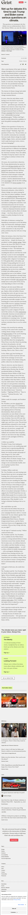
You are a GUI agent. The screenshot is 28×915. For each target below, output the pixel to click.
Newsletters (3, 883)
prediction (4, 269)
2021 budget (7, 180)
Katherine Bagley (7, 795)
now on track (7, 305)
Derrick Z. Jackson (5, 54)
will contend (19, 279)
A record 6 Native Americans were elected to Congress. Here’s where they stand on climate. (13, 740)
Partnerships (4, 873)
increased (4, 273)
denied (18, 403)
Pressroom (3, 875)
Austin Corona (4, 819)
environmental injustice (19, 386)
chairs (14, 517)
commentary (22, 312)
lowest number (17, 183)
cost (6, 422)
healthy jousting (12, 196)
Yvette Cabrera (4, 753)
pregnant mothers (14, 547)
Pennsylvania (5, 338)
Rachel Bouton (4, 804)
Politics (3, 851)
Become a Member (5, 887)
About (2, 866)
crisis (3, 594)
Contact (3, 870)
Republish (3, 891)
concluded (9, 113)
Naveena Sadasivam (14, 745)
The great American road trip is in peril (12, 792)
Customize (13, 912)
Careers (3, 872)
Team (2, 868)
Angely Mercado (5, 745)
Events (2, 885)
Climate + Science (23, 61)
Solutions (3, 853)
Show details (21, 904)
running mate (5, 517)
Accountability (4, 854)
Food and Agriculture (6, 858)
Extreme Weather (5, 856)
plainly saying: (17, 242)
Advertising (3, 889)
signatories (19, 523)
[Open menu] (25, 2)
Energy (2, 849)
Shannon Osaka (4, 761)
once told (18, 575)
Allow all (14, 908)
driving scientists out (14, 166)
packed (3, 170)
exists (13, 405)
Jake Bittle (3, 811)
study (3, 493)
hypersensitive (8, 333)
